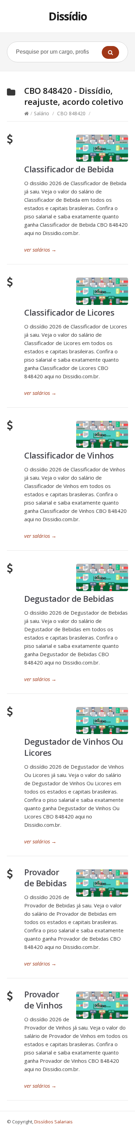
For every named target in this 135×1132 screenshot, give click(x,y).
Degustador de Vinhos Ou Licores (73, 747)
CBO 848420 (71, 113)
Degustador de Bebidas (69, 598)
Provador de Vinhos (43, 999)
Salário (41, 113)
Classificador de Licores (69, 312)
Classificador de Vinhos (69, 455)
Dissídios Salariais (53, 1122)
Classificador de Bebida (69, 169)
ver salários (40, 249)
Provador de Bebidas (45, 877)
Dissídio (67, 16)
